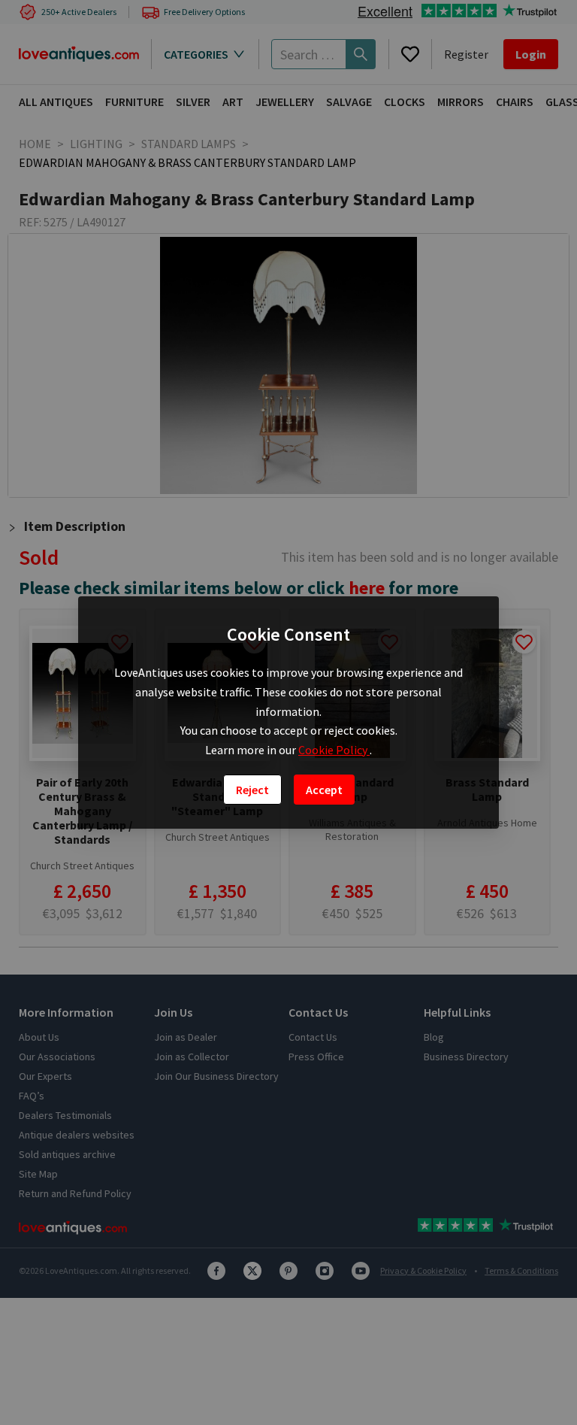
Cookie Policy (334, 749)
